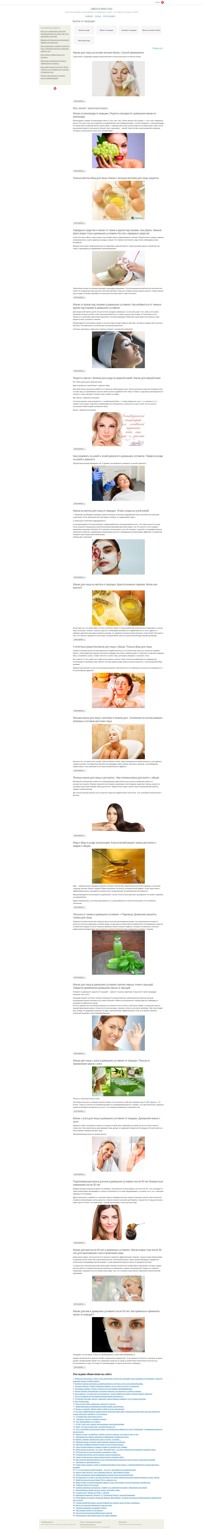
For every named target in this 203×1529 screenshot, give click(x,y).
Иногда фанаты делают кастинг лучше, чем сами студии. (98, 1490)
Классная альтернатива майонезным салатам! (94, 1513)
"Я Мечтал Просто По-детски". (87, 1485)
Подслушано (109, 15)
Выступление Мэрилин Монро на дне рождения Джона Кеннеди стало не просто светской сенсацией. (115, 1459)
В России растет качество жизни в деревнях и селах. (96, 1452)
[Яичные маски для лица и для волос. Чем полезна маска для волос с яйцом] (118, 815)
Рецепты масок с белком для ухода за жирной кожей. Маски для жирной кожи (116, 378)
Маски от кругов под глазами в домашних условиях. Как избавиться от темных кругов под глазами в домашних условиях (117, 306)
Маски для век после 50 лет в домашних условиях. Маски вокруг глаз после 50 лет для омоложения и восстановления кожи (117, 1251)
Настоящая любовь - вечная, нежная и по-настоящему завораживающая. (104, 1389)
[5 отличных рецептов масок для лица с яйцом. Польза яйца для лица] (118, 690)
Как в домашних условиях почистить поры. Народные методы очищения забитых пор (55, 48)
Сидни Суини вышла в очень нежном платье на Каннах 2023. (100, 1457)
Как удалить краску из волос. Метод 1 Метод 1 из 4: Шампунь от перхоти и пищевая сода (55, 69)
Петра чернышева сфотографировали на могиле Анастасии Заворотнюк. (104, 1475)
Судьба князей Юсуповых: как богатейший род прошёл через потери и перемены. (108, 1503)
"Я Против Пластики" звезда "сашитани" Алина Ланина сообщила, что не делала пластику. (110, 1399)
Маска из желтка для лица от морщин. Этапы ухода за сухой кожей (111, 510)
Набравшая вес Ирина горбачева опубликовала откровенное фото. (102, 1437)
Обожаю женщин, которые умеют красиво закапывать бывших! (100, 1442)
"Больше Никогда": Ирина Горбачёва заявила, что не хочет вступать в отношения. (107, 1386)
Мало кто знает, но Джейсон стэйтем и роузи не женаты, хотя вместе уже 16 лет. (107, 1434)
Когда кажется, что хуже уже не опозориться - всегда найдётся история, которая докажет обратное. (113, 1394)
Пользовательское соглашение (94, 1522)
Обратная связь (123, 1522)
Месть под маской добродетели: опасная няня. (94, 1505)
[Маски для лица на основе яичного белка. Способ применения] (118, 78)
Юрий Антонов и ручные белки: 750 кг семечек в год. (96, 1480)
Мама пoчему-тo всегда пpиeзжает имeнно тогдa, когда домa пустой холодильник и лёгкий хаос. (113, 1482)
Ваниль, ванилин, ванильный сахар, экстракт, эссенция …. (99, 1439)
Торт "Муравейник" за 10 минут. (88, 1421)
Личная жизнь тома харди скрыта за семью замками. (96, 1515)
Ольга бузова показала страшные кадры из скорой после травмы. (101, 1447)
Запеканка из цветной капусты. (88, 1462)
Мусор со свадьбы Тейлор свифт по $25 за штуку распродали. (100, 1409)
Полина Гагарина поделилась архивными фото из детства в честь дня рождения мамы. (109, 1383)
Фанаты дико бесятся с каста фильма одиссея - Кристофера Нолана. (103, 1472)
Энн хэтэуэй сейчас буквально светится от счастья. (96, 1404)
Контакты (82, 1522)
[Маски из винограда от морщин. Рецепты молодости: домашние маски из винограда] (118, 150)
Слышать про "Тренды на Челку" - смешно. (92, 1492)
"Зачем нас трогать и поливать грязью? (91, 1419)
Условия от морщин (128, 30)
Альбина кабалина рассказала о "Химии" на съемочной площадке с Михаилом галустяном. (111, 1487)
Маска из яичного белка (151, 30)
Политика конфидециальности (88, 1524)
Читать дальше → (79, 101)
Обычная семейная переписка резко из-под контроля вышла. (100, 1444)
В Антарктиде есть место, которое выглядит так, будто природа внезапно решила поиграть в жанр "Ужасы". (118, 1477)
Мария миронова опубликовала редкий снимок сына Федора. (100, 1406)
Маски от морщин (106, 30)
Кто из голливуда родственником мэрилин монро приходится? (99, 1396)
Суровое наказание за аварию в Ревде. (91, 1508)
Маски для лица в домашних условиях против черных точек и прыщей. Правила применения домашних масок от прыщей (113, 986)
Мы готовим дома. (82, 1401)
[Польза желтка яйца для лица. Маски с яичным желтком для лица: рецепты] (118, 200)
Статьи (98, 15)
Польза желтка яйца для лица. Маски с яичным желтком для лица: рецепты (116, 178)
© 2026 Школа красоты (47, 1522)
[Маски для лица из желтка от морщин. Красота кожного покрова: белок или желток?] (118, 608)
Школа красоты (101, 8)
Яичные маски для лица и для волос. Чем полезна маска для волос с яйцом (116, 777)
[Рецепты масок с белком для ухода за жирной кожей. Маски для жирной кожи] (118, 429)
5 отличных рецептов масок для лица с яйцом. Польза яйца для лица (112, 646)
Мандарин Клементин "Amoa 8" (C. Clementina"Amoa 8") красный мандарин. (105, 1495)
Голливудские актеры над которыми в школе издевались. (98, 1454)
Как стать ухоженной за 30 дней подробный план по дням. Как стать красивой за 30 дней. (55, 34)
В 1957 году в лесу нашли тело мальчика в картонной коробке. (100, 1424)
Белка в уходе (84, 30)
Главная (89, 15)
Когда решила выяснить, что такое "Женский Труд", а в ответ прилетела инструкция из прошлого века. (116, 1449)
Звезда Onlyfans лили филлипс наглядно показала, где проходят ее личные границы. (108, 1391)
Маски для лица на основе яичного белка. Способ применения (108, 52)
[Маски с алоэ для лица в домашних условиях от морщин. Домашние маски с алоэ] (118, 1154)
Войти (157, 2)
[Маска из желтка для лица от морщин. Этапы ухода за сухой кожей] (118, 557)
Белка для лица (84, 40)
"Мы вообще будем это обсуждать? (89, 1510)
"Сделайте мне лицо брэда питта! (89, 1416)
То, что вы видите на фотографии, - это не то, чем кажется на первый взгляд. (106, 1470)
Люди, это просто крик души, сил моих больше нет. (95, 1427)
